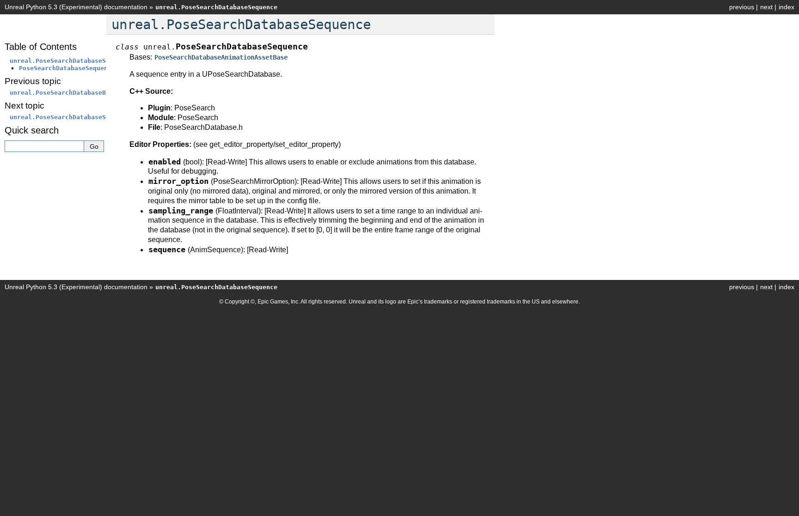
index (786, 7)
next (766, 7)
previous (741, 7)
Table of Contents (41, 47)
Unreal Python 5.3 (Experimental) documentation (76, 7)
